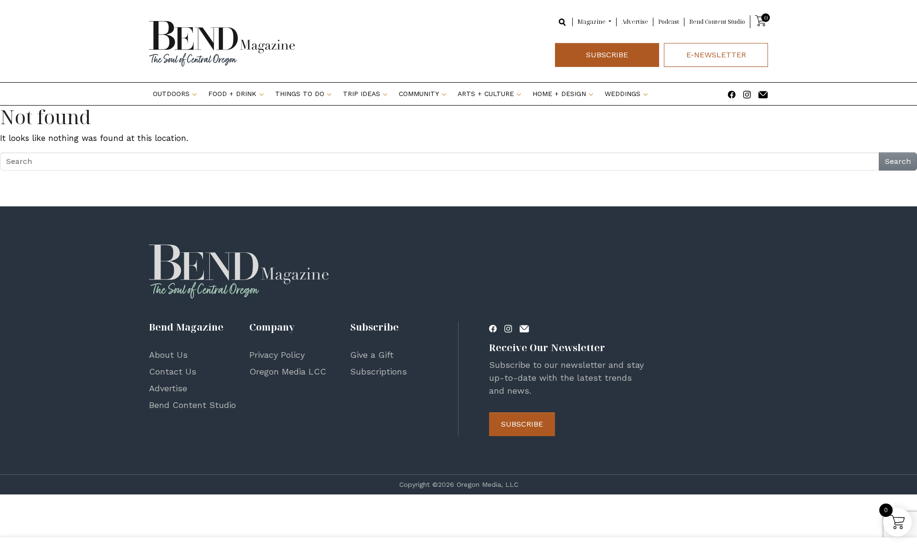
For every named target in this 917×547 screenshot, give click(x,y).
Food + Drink (232, 93)
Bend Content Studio (717, 22)
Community (419, 93)
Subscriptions (378, 371)
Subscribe (607, 54)
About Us (168, 355)
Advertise (634, 22)
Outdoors (171, 93)
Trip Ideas (361, 93)
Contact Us (172, 371)
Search (898, 161)
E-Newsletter (716, 54)
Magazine (592, 22)
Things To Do (299, 93)
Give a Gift (372, 355)
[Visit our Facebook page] (732, 93)
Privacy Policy (277, 355)
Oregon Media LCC (287, 371)
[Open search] (562, 21)
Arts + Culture (486, 93)
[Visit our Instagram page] (747, 93)
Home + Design (559, 93)
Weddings (622, 93)
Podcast (668, 22)
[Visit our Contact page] (763, 93)
